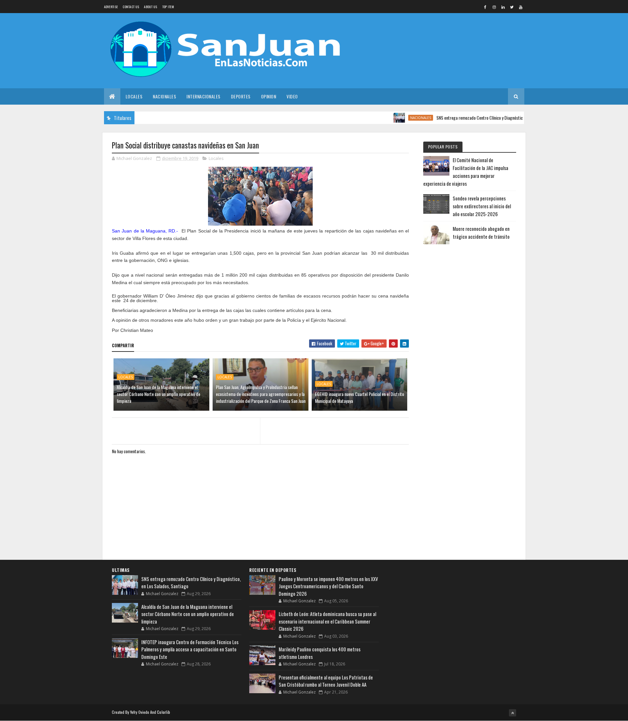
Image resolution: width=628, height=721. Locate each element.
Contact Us (131, 6)
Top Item (168, 6)
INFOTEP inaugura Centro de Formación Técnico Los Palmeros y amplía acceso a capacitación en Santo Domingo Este (189, 649)
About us (150, 6)
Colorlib (163, 712)
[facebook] (485, 6)
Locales (134, 96)
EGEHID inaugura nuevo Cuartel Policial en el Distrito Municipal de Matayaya (359, 397)
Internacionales (203, 96)
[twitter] (511, 6)
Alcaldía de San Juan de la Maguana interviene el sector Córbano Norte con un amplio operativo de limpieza (158, 394)
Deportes (241, 96)
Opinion (268, 96)
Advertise (111, 6)
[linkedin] (503, 6)
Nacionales (164, 96)
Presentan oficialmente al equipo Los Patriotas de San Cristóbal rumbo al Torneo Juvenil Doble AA (326, 681)
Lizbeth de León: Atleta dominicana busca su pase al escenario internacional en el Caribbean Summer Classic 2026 (327, 621)
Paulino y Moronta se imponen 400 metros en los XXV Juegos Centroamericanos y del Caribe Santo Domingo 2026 (328, 586)
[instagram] (494, 6)
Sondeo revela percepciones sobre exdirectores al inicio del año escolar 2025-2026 (482, 206)
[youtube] (520, 6)
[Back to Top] (512, 712)
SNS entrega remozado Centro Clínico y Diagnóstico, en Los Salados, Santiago (489, 117)
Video (292, 96)
